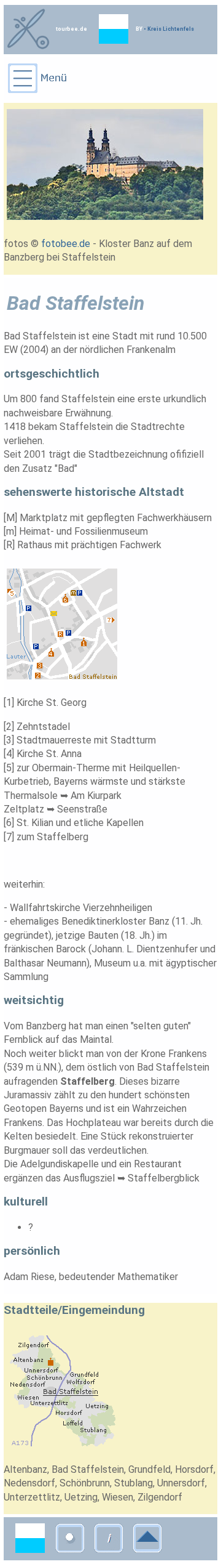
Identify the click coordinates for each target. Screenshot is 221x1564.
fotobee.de (65, 243)
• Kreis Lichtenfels (168, 29)
